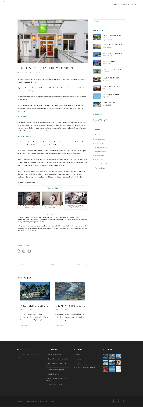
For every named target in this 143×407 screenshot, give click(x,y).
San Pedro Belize (100, 139)
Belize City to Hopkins (54, 354)
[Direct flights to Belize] (112, 369)
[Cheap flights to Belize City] (70, 291)
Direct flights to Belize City (35, 306)
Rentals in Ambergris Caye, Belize (112, 36)
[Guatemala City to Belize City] (118, 369)
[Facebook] (19, 251)
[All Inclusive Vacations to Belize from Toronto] (105, 369)
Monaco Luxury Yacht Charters (85, 368)
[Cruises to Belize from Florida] (105, 362)
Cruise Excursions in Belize (112, 70)
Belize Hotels (36, 72)
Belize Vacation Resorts (55, 385)
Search (136, 5)
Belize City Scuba (109, 61)
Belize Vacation (99, 156)
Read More (24, 325)
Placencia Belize (100, 168)
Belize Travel (99, 143)
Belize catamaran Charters (112, 94)
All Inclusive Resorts (101, 147)
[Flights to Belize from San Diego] (118, 356)
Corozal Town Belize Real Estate (58, 359)
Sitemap (78, 363)
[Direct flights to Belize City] (35, 291)
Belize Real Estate (100, 151)
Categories (125, 5)
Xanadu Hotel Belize (54, 374)
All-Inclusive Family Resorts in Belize (56, 364)
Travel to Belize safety (111, 78)
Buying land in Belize (110, 103)
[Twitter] (24, 251)
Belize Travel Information (112, 53)
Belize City (98, 135)
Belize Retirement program (56, 370)
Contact (78, 359)
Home (116, 5)
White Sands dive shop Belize (113, 45)
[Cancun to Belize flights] (118, 362)
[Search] (123, 21)
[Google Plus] (29, 251)
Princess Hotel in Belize (111, 86)
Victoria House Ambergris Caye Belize (56, 379)
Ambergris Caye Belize (101, 164)
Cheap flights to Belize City (70, 306)
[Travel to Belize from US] (112, 362)
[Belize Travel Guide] (15, 3)
